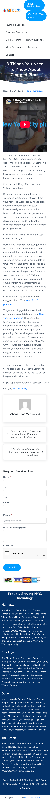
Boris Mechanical (32, 797)
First (5, 487)
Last (5, 497)
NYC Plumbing (20, 388)
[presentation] (25, 553)
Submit (12, 567)
